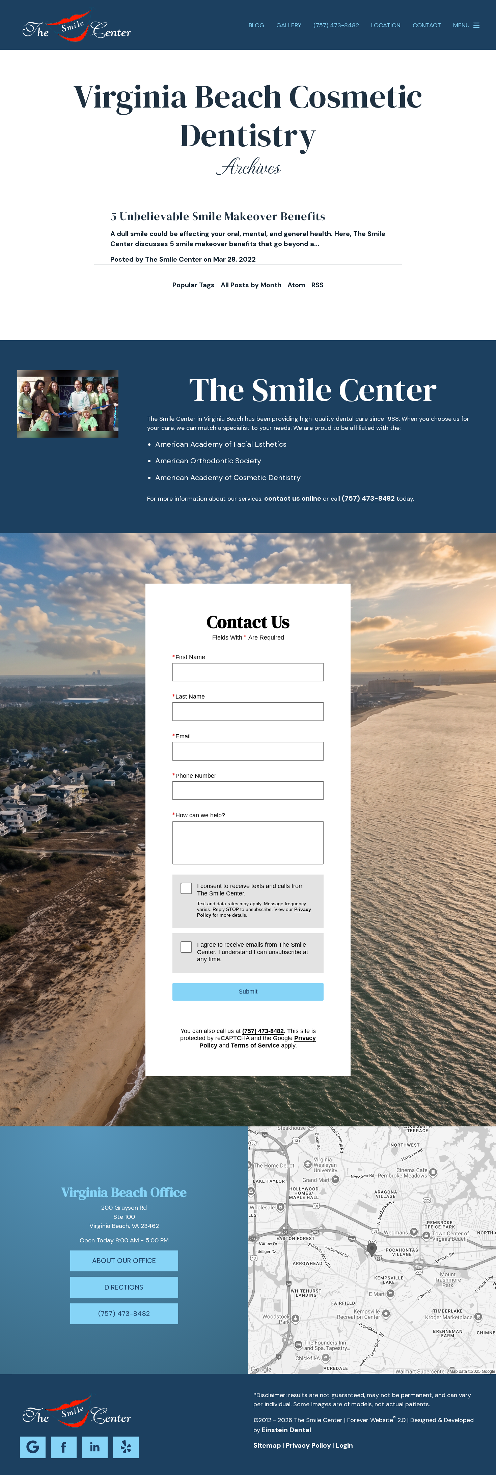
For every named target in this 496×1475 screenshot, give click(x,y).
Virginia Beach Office (124, 1192)
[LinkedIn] (95, 1447)
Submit (248, 991)
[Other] (126, 1447)
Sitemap (267, 1445)
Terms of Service (255, 1045)
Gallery (288, 25)
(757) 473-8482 (368, 498)
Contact (427, 25)
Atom (296, 285)
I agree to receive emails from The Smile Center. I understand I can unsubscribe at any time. (252, 952)
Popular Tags (193, 285)
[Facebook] (64, 1447)
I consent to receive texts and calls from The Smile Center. (254, 900)
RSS (317, 285)
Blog (256, 25)
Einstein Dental (286, 1429)
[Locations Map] (372, 1249)
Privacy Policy (308, 1445)
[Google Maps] (33, 1447)
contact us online (292, 498)
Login (344, 1445)
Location (386, 25)
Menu (461, 25)
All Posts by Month (251, 285)
